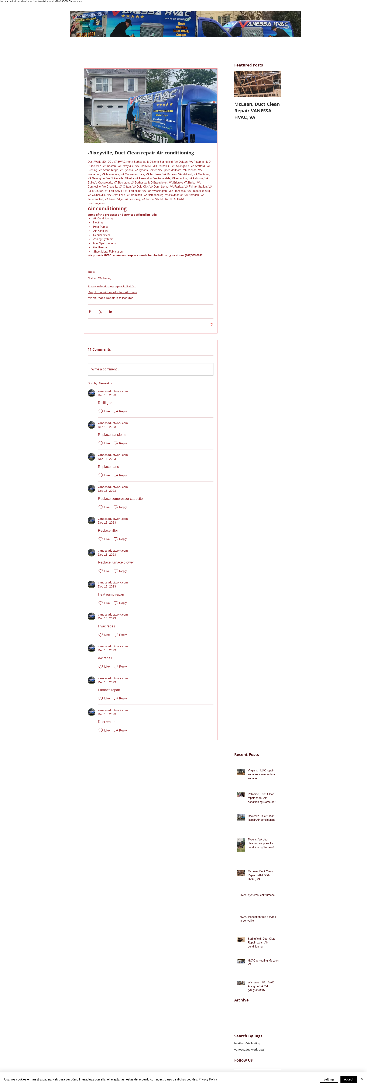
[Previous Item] (241, 84)
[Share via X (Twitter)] (100, 311)
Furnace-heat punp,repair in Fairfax (112, 286)
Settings (328, 1079)
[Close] (361, 1079)
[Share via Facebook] (90, 311)
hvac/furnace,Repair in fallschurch (110, 297)
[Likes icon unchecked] (100, 411)
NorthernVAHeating (99, 278)
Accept (348, 1079)
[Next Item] (274, 84)
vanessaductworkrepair (249, 1049)
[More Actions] (210, 393)
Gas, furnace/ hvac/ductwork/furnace (112, 292)
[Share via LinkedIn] (111, 311)
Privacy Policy (208, 1079)
